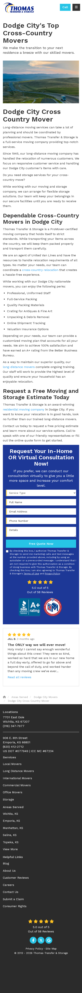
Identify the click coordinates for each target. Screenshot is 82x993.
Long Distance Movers (18, 771)
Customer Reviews (16, 877)
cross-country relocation (40, 270)
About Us (9, 870)
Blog (6, 863)
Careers (8, 885)
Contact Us (10, 892)
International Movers (17, 778)
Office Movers (12, 792)
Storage (8, 799)
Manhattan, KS (13, 828)
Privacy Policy (52, 573)
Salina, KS (10, 835)
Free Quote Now (41, 543)
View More (10, 849)
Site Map (51, 948)
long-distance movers (19, 367)
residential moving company (23, 409)
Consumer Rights (15, 906)
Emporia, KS (11, 821)
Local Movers (12, 764)
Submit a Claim (13, 899)
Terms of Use (31, 573)
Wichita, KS (10, 813)
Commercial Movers (17, 785)
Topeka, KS (10, 842)
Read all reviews (19, 677)
